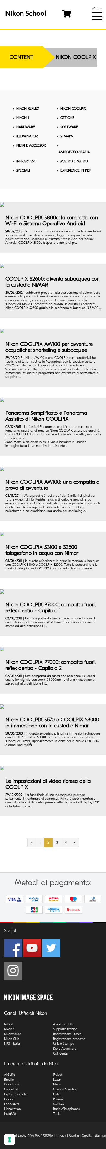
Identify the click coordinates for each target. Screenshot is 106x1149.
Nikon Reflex (27, 108)
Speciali (23, 170)
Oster (57, 1094)
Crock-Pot (11, 1089)
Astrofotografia (74, 152)
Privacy (61, 1135)
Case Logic (12, 1084)
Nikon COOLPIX (73, 108)
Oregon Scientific (65, 1089)
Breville (9, 1079)
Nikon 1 (22, 118)
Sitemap (100, 1135)
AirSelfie (9, 1075)
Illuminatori (27, 136)
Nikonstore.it (12, 1034)
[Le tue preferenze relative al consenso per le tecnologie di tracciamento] (9, 1139)
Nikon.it (9, 1029)
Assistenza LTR (63, 1024)
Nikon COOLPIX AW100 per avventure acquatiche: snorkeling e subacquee (49, 347)
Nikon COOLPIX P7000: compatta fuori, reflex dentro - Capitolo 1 (50, 608)
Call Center (60, 1053)
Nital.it (8, 1024)
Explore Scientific (15, 1094)
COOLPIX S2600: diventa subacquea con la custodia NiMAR (52, 282)
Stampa (66, 136)
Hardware (25, 127)
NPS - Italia (12, 1044)
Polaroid (58, 1099)
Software (69, 127)
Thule (56, 1114)
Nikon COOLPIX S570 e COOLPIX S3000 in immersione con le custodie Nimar (52, 723)
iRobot (57, 1075)
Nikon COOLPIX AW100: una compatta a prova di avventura (52, 485)
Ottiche (67, 118)
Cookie (74, 1135)
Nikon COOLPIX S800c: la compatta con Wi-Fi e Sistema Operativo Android (51, 220)
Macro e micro (74, 161)
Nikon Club (11, 1039)
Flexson (9, 1099)
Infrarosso (26, 161)
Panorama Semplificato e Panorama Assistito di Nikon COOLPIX (46, 416)
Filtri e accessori (31, 145)
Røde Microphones (66, 1109)
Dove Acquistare (64, 1048)
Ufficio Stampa (63, 1044)
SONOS (58, 1104)
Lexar (57, 1079)
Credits (87, 1135)
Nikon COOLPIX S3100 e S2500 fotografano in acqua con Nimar (41, 550)
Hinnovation (12, 1109)
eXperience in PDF (75, 170)
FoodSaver (11, 1104)
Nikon (57, 1084)
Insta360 (10, 1114)
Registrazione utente (67, 1034)
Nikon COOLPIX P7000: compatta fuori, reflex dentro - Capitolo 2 (50, 665)
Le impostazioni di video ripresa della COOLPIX (48, 784)
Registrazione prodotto (69, 1039)
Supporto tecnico (65, 1029)
